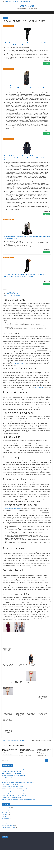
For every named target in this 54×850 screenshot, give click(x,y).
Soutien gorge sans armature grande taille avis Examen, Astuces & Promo (18, 799)
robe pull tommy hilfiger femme (13, 508)
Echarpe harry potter (6, 807)
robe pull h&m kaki (39, 387)
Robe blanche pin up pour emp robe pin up (11, 771)
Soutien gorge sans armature (8, 827)
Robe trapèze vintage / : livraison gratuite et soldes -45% (14, 791)
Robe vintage (5, 823)
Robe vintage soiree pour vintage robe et (11, 780)
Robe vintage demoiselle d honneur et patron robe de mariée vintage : (18, 782)
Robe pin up (4, 814)
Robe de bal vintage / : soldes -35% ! (10, 784)
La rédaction (14, 23)
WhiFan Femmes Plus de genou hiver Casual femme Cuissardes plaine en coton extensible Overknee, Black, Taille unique (26, 44)
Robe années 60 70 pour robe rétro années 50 (12, 797)
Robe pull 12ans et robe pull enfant (9, 749)
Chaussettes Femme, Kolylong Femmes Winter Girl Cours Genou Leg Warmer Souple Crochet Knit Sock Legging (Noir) (25, 275)
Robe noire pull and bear (11, 293)
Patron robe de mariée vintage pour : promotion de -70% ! (15, 788)
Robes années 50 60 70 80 (8, 825)
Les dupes (27, 5)
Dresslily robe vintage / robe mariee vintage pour (13, 773)
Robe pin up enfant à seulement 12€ (13, 741)
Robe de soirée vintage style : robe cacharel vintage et (14, 795)
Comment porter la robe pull (12, 295)
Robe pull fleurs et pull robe (8, 777)
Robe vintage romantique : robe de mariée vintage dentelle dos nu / (17, 769)
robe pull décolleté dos (17, 363)
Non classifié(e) (5, 810)
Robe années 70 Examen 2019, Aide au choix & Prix (18, 1)
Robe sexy (4, 821)
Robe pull (5, 18)
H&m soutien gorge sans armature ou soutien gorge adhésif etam (17, 793)
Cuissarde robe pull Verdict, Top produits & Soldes (26, 750)
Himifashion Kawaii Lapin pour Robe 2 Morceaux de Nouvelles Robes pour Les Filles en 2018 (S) (27, 237)
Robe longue (4, 812)
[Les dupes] (3, 12)
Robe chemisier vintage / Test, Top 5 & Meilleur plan (14, 786)
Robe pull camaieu (10, 292)
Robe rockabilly (5, 818)
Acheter (47, 63)
